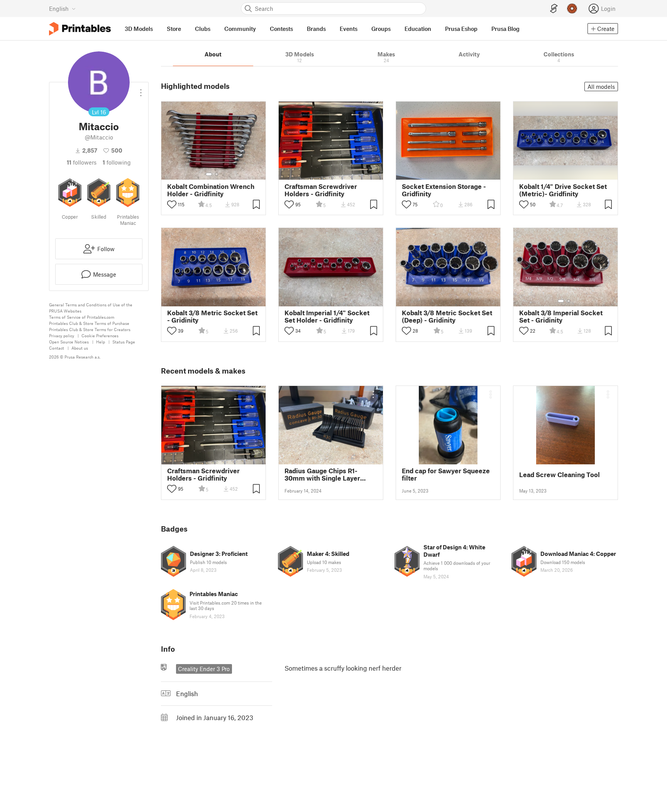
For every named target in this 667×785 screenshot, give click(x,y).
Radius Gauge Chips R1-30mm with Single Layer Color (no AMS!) (322, 474)
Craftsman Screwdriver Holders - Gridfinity (320, 190)
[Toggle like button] (171, 204)
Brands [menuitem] (316, 28)
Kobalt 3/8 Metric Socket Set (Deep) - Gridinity (447, 316)
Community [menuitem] (240, 28)
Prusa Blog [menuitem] (505, 28)
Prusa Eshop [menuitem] (461, 28)
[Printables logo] (80, 29)
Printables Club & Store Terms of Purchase (89, 323)
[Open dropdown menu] (141, 89)
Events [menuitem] (348, 28)
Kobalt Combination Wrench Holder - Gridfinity (210, 190)
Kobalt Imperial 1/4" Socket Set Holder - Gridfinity (326, 316)
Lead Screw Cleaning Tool (559, 474)
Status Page (123, 341)
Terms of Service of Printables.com (81, 316)
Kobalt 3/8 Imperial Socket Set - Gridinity (561, 316)
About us (79, 347)
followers (81, 162)
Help (100, 341)
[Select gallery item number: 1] (209, 174)
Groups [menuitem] (381, 28)
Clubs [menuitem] (202, 28)
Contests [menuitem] (281, 28)
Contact (56, 347)
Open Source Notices (69, 341)
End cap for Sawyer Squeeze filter (446, 474)
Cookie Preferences (100, 335)
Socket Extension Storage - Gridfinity (444, 190)
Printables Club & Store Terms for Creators (89, 329)
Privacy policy (61, 335)
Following (117, 162)
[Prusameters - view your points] (572, 8)
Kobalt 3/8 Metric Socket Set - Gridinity (212, 316)
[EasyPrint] (554, 8)
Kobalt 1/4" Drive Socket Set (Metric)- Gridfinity (563, 190)
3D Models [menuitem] (139, 28)
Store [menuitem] (174, 28)
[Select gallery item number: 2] (216, 174)
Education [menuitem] (418, 28)
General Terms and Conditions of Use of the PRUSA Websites (90, 307)
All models (601, 86)
